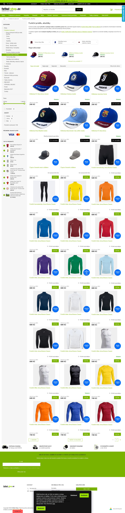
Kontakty (34, 4)
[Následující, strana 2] (116, 439)
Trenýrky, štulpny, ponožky (13, 52)
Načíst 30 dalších (75, 440)
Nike (8, 121)
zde (54, 504)
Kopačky (6, 66)
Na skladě (10, 109)
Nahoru (34, 440)
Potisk (6, 87)
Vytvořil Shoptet (117, 508)
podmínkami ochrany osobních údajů (30, 468)
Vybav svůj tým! (45, 4)
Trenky (8, 38)
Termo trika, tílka (10, 57)
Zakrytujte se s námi (83, 4)
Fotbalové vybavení (9, 30)
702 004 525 (33, 488)
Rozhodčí (6, 77)
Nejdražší (54, 66)
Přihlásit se (21, 472)
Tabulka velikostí (59, 4)
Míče (5, 70)
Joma (9, 118)
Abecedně (63, 66)
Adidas (9, 116)
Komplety (8, 50)
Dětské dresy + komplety (12, 47)
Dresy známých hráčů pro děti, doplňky (14, 33)
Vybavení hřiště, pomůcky (11, 75)
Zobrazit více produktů (74, 61)
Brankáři (6, 68)
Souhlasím (84, 495)
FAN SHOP (7, 82)
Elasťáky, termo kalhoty (12, 59)
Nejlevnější (45, 66)
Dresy (7, 36)
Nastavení (41, 508)
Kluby (5, 28)
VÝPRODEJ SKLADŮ (9, 84)
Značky (6, 91)
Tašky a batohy (8, 80)
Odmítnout (74, 495)
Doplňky (8, 41)
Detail (55, 177)
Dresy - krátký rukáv (11, 43)
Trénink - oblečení (9, 73)
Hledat (79, 9)
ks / (87, 489)
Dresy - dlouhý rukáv (11, 45)
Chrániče (8, 64)
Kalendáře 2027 (8, 89)
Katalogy (71, 4)
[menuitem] (3, 15)
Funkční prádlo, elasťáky (12, 54)
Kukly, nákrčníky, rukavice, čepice (15, 61)
